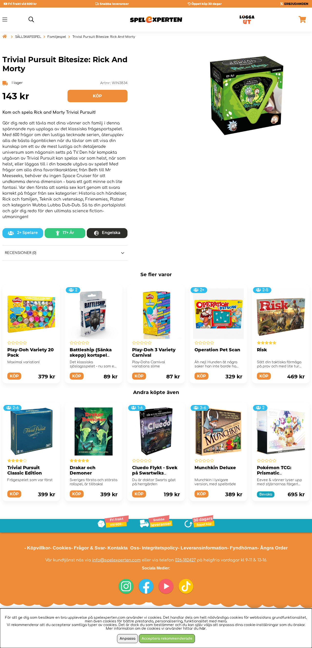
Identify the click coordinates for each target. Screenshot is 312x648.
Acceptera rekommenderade (167, 638)
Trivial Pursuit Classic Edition (24, 470)
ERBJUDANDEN (296, 4)
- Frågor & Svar (88, 547)
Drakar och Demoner (83, 470)
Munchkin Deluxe (215, 467)
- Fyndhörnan (242, 547)
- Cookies (60, 547)
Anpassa (127, 638)
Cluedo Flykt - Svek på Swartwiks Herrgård (154, 473)
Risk (262, 350)
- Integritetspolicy (158, 547)
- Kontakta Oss (122, 547)
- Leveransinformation (202, 547)
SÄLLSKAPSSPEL (28, 37)
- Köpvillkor (37, 547)
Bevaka (265, 494)
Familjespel (57, 37)
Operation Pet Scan (217, 350)
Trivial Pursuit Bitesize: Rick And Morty (103, 37)
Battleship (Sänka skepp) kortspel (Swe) (91, 355)
